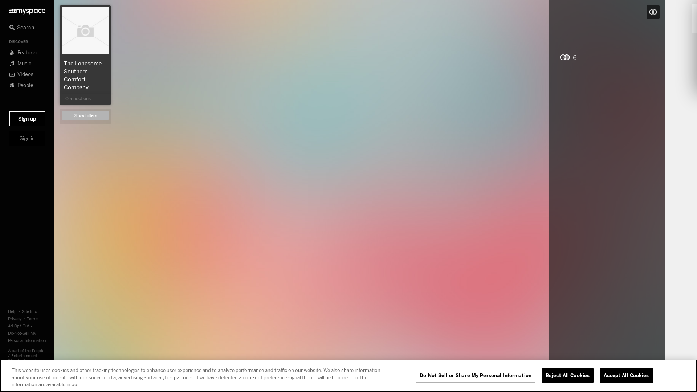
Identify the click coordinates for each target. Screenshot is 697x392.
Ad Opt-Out (18, 325)
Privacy (15, 318)
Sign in (27, 138)
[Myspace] (27, 10)
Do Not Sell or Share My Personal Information (475, 375)
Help (12, 311)
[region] (348, 376)
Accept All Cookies (626, 375)
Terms (32, 318)
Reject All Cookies (568, 375)
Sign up (27, 118)
